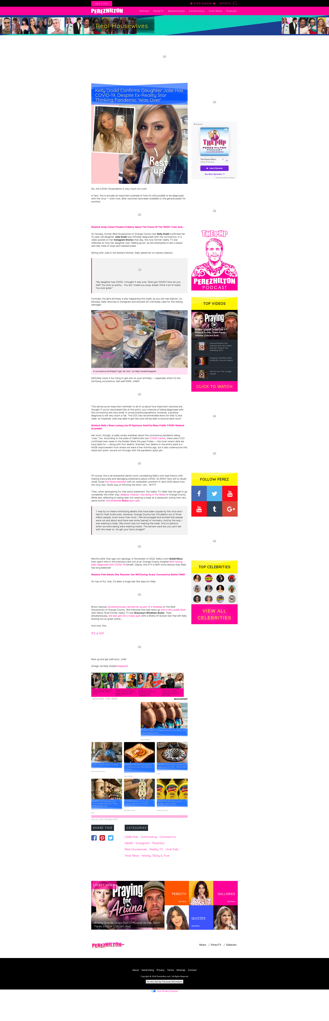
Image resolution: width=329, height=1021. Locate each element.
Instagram (121, 666)
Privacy (160, 970)
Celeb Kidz (131, 837)
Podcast (232, 11)
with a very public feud (173, 609)
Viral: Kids (172, 849)
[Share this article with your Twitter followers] (110, 838)
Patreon (144, 11)
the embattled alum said (122, 500)
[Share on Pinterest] (102, 838)
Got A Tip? (101, 4)
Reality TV (156, 849)
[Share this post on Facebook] (94, 838)
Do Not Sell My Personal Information (164, 981)
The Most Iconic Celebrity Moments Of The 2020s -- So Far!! (102, 691)
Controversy (197, 11)
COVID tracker (158, 438)
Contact (192, 970)
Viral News (215, 11)
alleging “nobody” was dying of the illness (143, 494)
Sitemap (180, 970)
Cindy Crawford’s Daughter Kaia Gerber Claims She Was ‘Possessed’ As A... (147, 692)
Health (129, 843)
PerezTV (159, 11)
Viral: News (132, 855)
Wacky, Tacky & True (155, 855)
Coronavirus (168, 837)
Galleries (231, 944)
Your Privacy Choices (167, 991)
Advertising (147, 970)
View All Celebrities (214, 614)
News (202, 944)
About (135, 970)
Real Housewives (136, 849)
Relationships (176, 11)
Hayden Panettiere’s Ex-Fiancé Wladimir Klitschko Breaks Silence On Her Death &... (126, 692)
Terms (170, 970)
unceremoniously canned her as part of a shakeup (135, 606)
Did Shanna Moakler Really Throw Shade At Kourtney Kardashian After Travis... (170, 692)
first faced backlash (115, 481)
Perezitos (158, 843)
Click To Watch (214, 386)
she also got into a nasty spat (124, 615)
